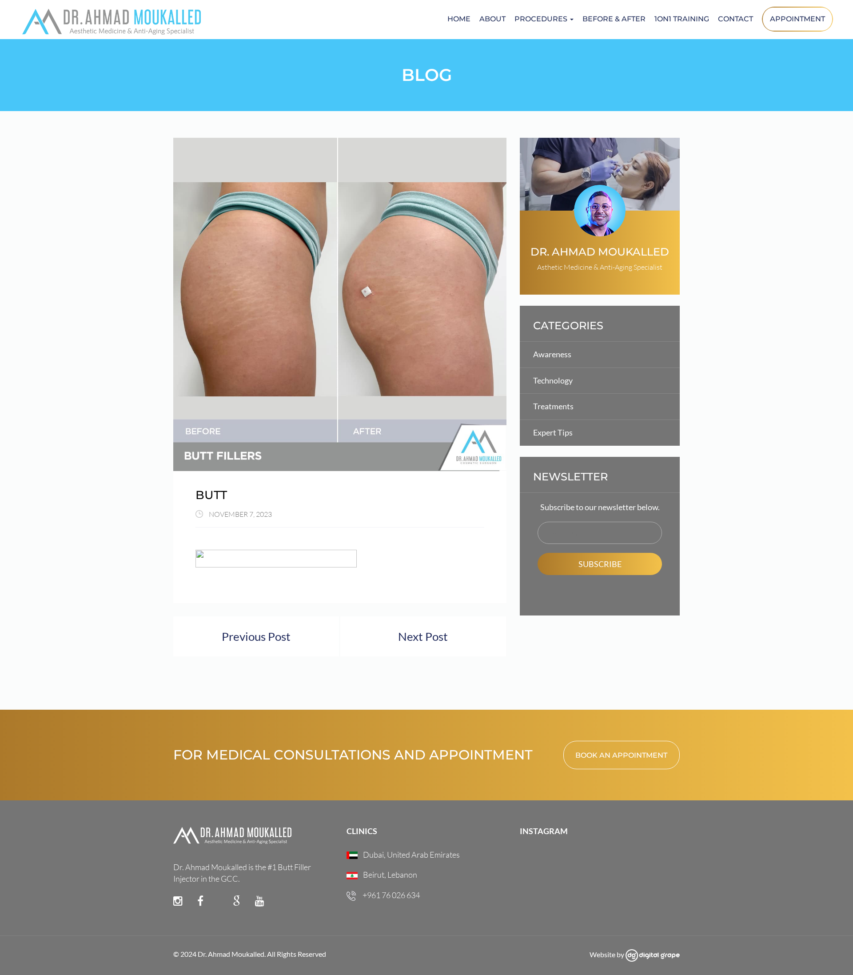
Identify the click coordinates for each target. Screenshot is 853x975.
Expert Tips (553, 432)
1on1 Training (681, 19)
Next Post (423, 636)
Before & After (614, 19)
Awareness (552, 354)
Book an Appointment (621, 755)
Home (458, 19)
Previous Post (256, 636)
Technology (553, 380)
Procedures (541, 19)
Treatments (553, 406)
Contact (735, 19)
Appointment (797, 19)
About (492, 19)
